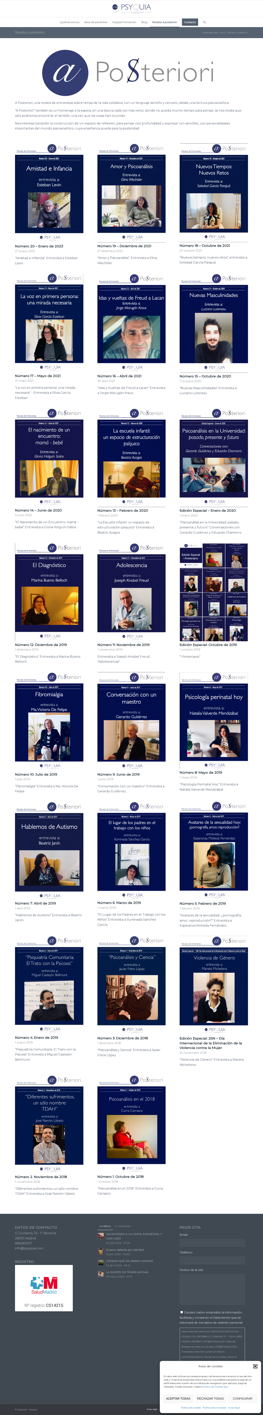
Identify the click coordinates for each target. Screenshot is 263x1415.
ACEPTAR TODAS (178, 1398)
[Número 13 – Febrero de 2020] (131, 457)
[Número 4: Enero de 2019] (49, 985)
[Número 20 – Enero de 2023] (49, 193)
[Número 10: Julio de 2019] (49, 721)
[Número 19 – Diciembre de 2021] (131, 193)
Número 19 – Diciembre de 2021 (124, 246)
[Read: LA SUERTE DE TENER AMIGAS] (100, 1273)
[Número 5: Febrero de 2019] (214, 851)
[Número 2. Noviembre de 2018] (49, 1124)
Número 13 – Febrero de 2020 (122, 510)
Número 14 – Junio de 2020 (38, 510)
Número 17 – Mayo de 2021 (38, 376)
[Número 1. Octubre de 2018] (131, 1124)
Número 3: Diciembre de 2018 (122, 1038)
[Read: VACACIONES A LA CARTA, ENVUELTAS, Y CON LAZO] (100, 1235)
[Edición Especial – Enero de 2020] (214, 457)
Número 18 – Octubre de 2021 (205, 246)
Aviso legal (234, 1407)
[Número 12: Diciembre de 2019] (49, 592)
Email (185, 1234)
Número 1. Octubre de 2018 (120, 1177)
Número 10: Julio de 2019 (36, 774)
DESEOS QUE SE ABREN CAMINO (129, 1260)
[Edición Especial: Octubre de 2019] (214, 592)
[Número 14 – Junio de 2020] (49, 457)
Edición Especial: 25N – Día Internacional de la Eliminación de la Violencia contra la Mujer (211, 1043)
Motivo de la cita (191, 1270)
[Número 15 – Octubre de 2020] (214, 323)
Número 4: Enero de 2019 (36, 1037)
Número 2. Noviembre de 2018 (41, 1177)
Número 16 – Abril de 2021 (119, 376)
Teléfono (187, 1252)
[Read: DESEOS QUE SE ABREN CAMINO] (100, 1262)
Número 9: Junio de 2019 (118, 774)
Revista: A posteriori (30, 32)
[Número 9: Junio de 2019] (131, 721)
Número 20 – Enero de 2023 (39, 246)
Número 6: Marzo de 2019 (119, 903)
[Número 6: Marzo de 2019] (131, 850)
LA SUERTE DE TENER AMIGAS (127, 1272)
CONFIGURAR (242, 1398)
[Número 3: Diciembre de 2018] (131, 985)
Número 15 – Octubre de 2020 (205, 376)
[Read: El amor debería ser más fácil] (100, 1251)
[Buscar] (203, 22)
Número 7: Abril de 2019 (35, 903)
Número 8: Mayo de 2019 (201, 772)
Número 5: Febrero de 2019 (203, 903)
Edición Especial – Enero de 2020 (208, 510)
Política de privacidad (214, 1407)
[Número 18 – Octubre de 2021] (214, 192)
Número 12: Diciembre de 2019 (41, 645)
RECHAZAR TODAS (210, 1398)
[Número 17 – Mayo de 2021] (49, 323)
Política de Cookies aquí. (216, 1386)
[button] (255, 1366)
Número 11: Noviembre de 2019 (123, 645)
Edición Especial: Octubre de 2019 (208, 645)
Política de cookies (191, 1407)
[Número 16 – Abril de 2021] (131, 323)
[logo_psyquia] (131, 8)
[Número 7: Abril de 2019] (49, 851)
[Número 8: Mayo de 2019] (214, 720)
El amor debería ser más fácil (125, 1249)
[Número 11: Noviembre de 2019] (131, 592)
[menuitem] (69, 22)
